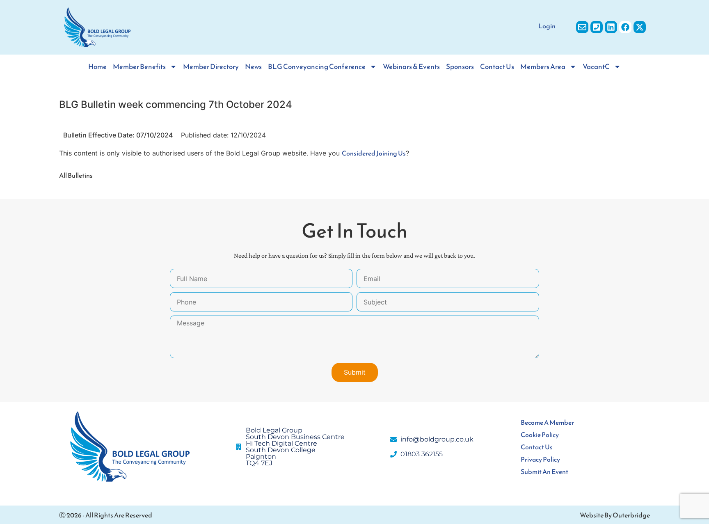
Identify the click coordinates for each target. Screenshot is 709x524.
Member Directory (211, 67)
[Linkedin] (611, 27)
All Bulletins (76, 175)
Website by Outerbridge (615, 515)
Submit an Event (544, 471)
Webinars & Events (411, 67)
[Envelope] (582, 27)
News (253, 67)
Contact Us (497, 67)
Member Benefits (139, 67)
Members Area (542, 67)
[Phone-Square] (596, 27)
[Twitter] (640, 27)
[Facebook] (625, 27)
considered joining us (374, 153)
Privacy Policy (540, 459)
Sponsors (460, 67)
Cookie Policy (540, 434)
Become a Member (547, 422)
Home (97, 67)
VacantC (596, 67)
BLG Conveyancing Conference (317, 67)
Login (547, 26)
